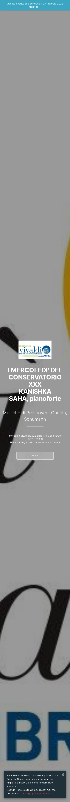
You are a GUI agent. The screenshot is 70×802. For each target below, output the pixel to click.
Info (35, 455)
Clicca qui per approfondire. (36, 793)
